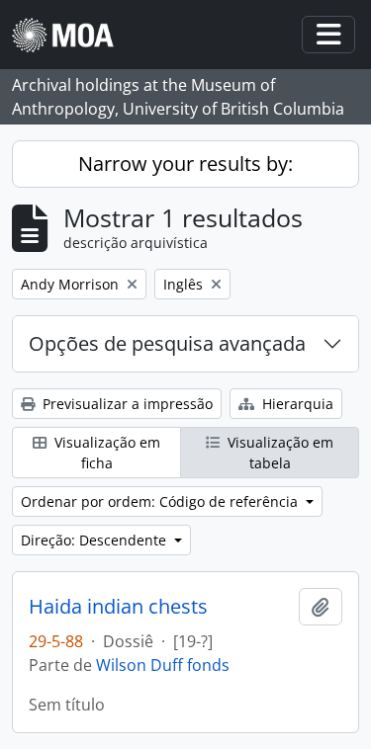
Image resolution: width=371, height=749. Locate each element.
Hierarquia (295, 403)
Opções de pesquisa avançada (167, 343)
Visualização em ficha (105, 452)
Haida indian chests (118, 607)
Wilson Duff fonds (163, 665)
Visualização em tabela (278, 452)
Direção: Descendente (95, 540)
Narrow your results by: (185, 163)
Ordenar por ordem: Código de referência (161, 501)
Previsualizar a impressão (126, 403)
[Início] (71, 35)
